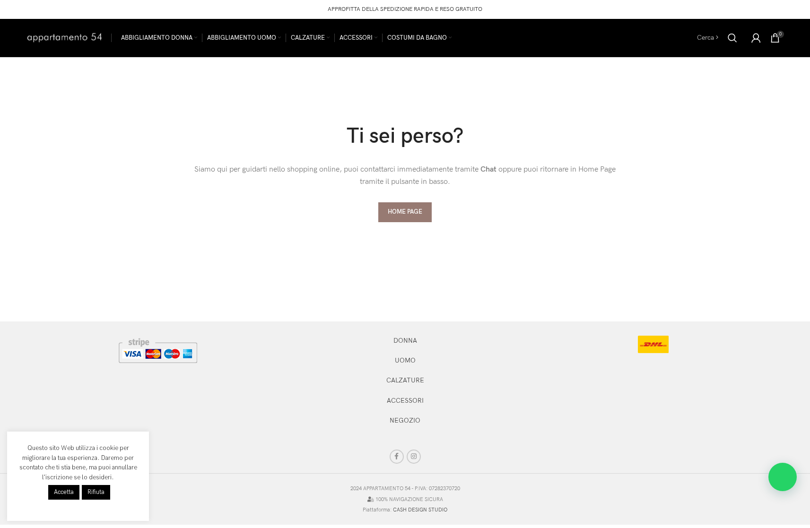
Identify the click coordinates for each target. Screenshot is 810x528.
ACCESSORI (405, 401)
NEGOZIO (405, 420)
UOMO (405, 360)
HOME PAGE (405, 212)
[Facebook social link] (397, 457)
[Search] (732, 37)
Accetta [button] (64, 492)
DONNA (405, 341)
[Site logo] (64, 37)
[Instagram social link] (414, 457)
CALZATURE (405, 380)
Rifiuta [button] (96, 492)
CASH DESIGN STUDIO (420, 510)
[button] (782, 477)
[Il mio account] (756, 37)
